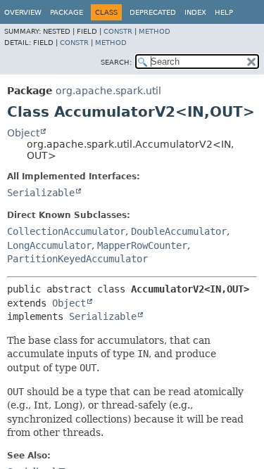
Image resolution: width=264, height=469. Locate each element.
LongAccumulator (49, 245)
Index (195, 12)
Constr (117, 31)
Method (154, 31)
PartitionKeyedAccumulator (77, 258)
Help (224, 12)
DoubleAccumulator (179, 231)
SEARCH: (116, 62)
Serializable (41, 192)
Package (66, 12)
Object (23, 133)
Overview (23, 12)
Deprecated (153, 12)
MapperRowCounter (142, 245)
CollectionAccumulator (66, 231)
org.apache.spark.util (108, 90)
